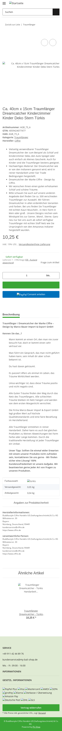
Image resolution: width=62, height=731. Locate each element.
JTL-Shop (36, 727)
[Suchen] (56, 11)
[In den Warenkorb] (5, 34)
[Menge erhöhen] (55, 275)
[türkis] (31, 481)
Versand (42, 713)
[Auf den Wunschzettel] (52, 42)
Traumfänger (21, 137)
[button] (47, 3)
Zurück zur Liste (12, 24)
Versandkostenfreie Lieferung (34, 244)
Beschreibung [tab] (11, 314)
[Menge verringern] (6, 275)
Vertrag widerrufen (31, 707)
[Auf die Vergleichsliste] (44, 42)
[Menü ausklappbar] (4, 2)
